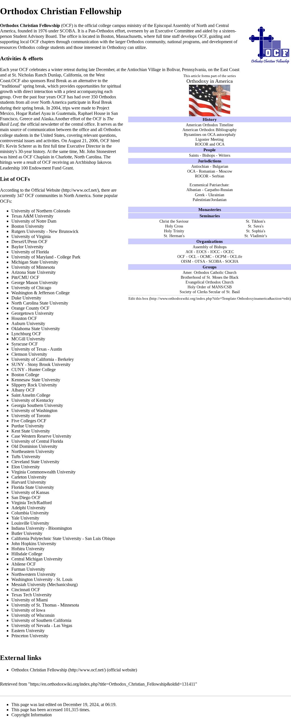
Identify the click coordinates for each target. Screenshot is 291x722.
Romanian (207, 171)
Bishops (208, 155)
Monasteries (209, 209)
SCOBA (215, 261)
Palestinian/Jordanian (209, 199)
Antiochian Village (144, 69)
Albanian (193, 189)
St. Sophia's (255, 231)
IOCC (215, 251)
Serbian (218, 176)
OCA (191, 171)
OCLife (236, 256)
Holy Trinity (174, 231)
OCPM (220, 256)
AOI (189, 251)
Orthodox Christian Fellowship (39, 669)
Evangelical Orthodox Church (210, 282)
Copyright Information (31, 714)
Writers (224, 155)
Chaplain (42, 156)
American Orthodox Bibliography (209, 129)
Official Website (45, 190)
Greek (200, 195)
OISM (186, 261)
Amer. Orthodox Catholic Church (209, 272)
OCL (192, 256)
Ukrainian (216, 195)
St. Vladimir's (255, 235)
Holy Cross (174, 226)
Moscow (225, 171)
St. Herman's (174, 235)
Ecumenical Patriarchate (209, 185)
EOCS (201, 251)
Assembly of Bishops (209, 247)
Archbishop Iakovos (93, 162)
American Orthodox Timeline (209, 125)
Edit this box (138, 298)
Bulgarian (220, 166)
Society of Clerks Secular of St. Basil (210, 291)
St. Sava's (255, 226)
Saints (194, 155)
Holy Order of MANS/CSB (210, 287)
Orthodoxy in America (209, 81)
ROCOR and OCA (210, 144)
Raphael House (91, 113)
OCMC (205, 256)
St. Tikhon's (255, 221)
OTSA (200, 261)
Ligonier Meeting (210, 139)
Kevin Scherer (19, 146)
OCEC (228, 251)
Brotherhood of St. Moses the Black (209, 277)
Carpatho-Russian (219, 189)
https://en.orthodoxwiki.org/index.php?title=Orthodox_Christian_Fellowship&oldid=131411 (112, 684)
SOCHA (231, 261)
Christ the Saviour (174, 221)
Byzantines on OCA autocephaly (210, 134)
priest (71, 91)
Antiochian (200, 166)
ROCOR (201, 176)
